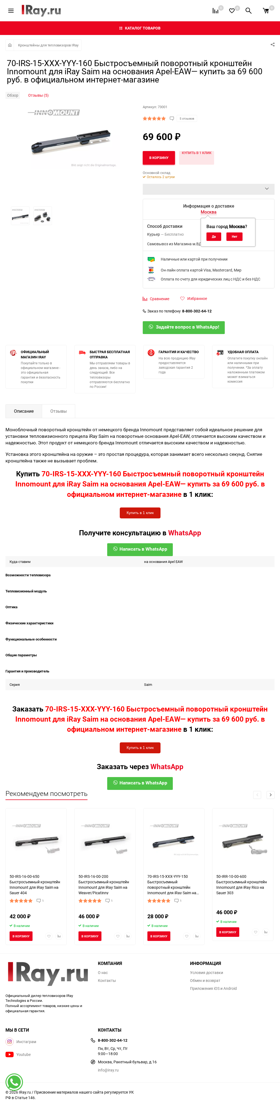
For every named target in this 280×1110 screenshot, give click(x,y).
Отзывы (58, 411)
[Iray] (47, 974)
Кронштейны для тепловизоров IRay (48, 45)
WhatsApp (184, 533)
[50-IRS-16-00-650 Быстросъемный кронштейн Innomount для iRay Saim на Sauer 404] (36, 839)
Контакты (107, 980)
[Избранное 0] (232, 10)
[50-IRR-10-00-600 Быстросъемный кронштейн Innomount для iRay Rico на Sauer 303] (242, 839)
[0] (265, 10)
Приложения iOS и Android (213, 988)
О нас (103, 973)
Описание (24, 411)
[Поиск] (249, 11)
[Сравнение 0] (215, 10)
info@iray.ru (108, 1070)
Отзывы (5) (38, 95)
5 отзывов (187, 118)
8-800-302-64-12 (197, 311)
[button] (271, 795)
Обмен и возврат (205, 980)
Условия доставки (206, 973)
